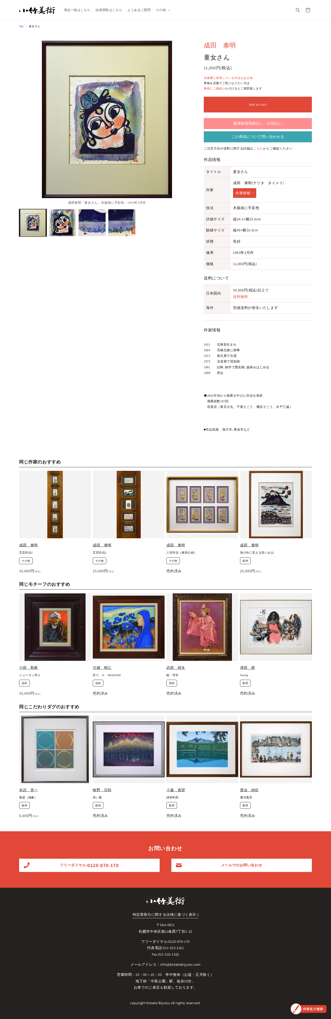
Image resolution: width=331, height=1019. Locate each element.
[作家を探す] (308, 1009)
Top (21, 26)
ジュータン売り (30, 675)
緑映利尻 (172, 797)
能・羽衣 (172, 675)
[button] (162, 10)
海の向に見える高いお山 (257, 552)
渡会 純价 (249, 790)
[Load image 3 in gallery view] (92, 223)
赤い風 (97, 797)
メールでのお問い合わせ (241, 865)
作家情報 (243, 193)
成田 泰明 (220, 45)
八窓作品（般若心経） (181, 552)
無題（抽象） (28, 797)
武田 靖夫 (175, 667)
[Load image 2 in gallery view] (62, 223)
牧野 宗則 (102, 790)
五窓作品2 (100, 552)
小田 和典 (28, 667)
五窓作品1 (26, 552)
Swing (244, 675)
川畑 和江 (102, 667)
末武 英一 (28, 790)
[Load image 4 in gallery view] (122, 223)
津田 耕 (247, 667)
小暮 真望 (175, 790)
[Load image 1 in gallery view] (33, 223)
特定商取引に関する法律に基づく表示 (164, 914)
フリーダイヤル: (89, 865)
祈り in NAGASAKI (107, 675)
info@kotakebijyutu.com (180, 964)
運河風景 (246, 797)
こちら (258, 148)
